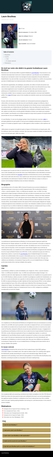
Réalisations (8, 63)
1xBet (44, 119)
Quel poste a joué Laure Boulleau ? (13, 430)
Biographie (7, 54)
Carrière (7, 56)
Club (7, 58)
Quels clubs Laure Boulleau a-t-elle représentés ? (17, 435)
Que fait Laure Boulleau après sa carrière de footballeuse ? (19, 446)
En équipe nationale (11, 61)
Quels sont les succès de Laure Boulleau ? (15, 441)
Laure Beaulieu (35, 72)
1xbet (9, 95)
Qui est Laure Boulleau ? (10, 424)
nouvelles (20, 174)
